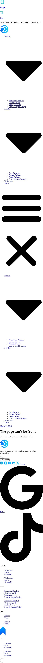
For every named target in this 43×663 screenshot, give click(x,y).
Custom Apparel (14, 103)
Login (2, 7)
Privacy (7, 616)
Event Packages (14, 173)
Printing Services (15, 105)
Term (6, 618)
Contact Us (8, 574)
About (6, 183)
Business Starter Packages (18, 179)
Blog (6, 645)
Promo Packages (14, 177)
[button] (21, 229)
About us (7, 643)
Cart (2, 18)
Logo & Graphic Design (17, 107)
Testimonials (8, 181)
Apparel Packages (15, 175)
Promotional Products (16, 101)
